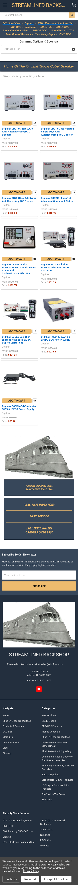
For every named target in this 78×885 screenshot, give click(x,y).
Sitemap (7, 753)
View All (44, 845)
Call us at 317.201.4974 (39, 680)
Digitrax (7, 836)
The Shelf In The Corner (54, 794)
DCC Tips (7, 731)
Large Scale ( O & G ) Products (57, 779)
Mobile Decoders (51, 731)
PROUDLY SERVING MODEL (39, 486)
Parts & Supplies (50, 774)
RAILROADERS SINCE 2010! (39, 489)
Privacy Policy (31, 871)
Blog (5, 747)
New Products (49, 715)
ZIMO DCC (8, 826)
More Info (8, 737)
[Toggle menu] (5, 5)
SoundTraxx (46, 829)
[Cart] (74, 5)
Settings (11, 879)
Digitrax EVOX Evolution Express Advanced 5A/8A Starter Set (55, 267)
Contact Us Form (11, 742)
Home (6, 715)
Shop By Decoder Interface (17, 721)
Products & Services (13, 726)
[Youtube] (39, 689)
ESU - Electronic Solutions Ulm (18, 842)
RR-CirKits (45, 840)
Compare (34, 123)
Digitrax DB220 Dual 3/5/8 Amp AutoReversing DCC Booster (19, 199)
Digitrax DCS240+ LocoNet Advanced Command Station (57, 199)
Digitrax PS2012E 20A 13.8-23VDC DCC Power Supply (56, 338)
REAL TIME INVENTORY (39, 504)
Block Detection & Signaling (56, 751)
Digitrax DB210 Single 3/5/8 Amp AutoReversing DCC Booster (17, 131)
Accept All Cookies (56, 879)
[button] (73, 49)
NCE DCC (45, 835)
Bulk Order (47, 799)
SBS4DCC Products (52, 726)
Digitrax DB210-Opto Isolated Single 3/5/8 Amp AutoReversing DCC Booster (57, 131)
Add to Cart (16, 123)
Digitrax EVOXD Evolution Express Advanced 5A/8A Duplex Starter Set (16, 340)
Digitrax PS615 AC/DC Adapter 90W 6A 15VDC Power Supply (19, 407)
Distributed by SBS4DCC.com (18, 831)
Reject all (30, 879)
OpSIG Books (49, 721)
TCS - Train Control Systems (17, 820)
